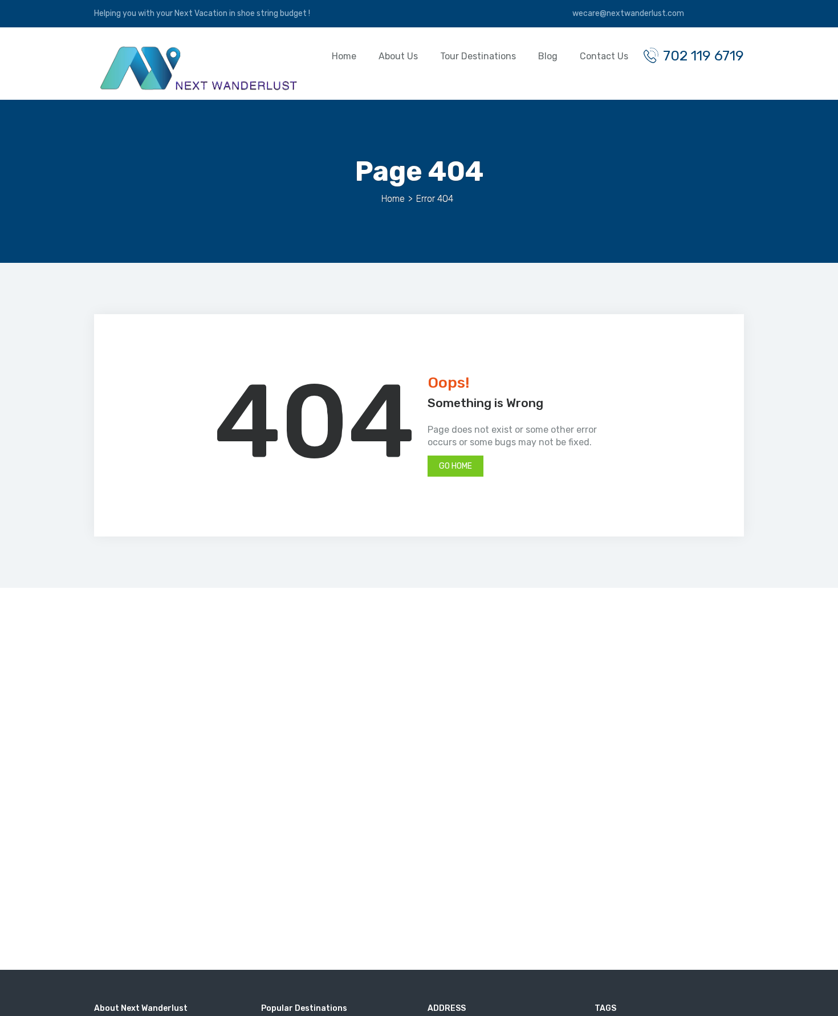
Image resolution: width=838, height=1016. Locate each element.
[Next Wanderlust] (196, 68)
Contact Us (604, 56)
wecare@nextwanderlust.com (627, 13)
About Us (398, 56)
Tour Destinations (478, 56)
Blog (548, 56)
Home (344, 56)
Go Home (455, 466)
